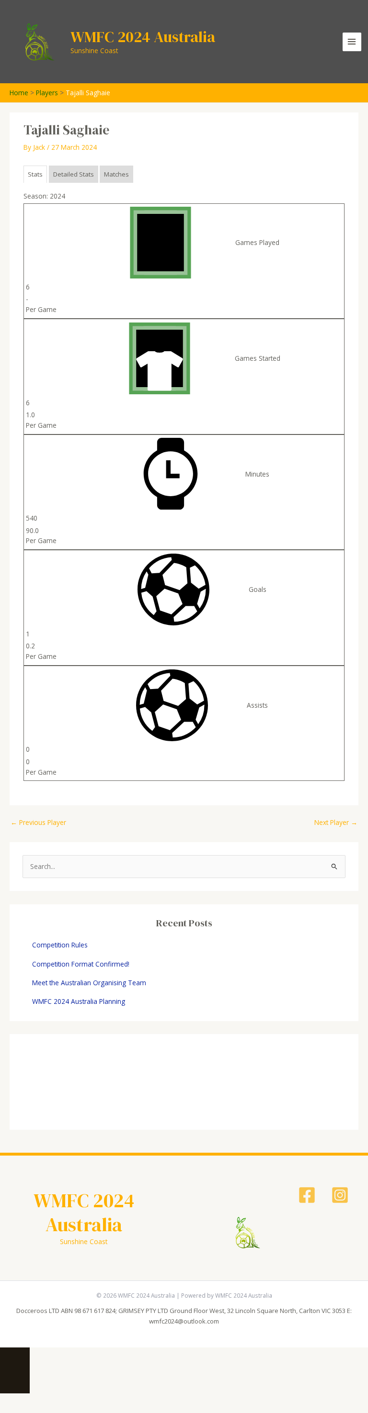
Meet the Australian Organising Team (89, 982)
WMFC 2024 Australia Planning (78, 1001)
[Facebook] (307, 1195)
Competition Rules (60, 944)
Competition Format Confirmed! (80, 963)
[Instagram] (340, 1195)
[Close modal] (15, 1355)
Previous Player (38, 822)
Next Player (335, 822)
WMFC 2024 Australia (142, 36)
